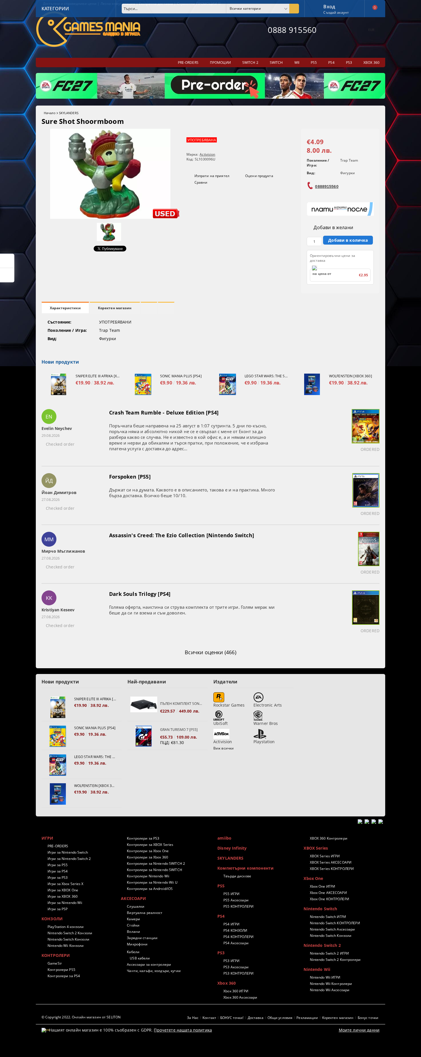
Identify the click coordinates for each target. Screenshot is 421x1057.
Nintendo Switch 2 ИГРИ (329, 953)
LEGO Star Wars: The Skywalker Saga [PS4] (267, 376)
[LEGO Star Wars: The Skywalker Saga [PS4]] (227, 384)
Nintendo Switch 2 (322, 945)
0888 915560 (292, 29)
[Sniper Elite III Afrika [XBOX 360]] (58, 384)
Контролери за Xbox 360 (147, 857)
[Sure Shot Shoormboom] (110, 217)
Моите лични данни (359, 1030)
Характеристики (65, 308)
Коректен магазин (115, 308)
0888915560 (326, 186)
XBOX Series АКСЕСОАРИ (330, 862)
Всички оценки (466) (210, 652)
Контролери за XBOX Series (150, 844)
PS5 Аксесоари (236, 900)
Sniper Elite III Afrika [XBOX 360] (98, 376)
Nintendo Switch (320, 908)
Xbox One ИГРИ (322, 886)
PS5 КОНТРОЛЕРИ (238, 906)
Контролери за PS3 (143, 838)
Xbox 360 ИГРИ (235, 991)
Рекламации (307, 1017)
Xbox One (313, 878)
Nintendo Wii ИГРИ (325, 977)
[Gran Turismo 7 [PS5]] (143, 736)
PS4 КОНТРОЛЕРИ (238, 936)
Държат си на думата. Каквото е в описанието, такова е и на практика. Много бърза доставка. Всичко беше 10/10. (192, 492)
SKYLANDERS (68, 113)
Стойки (133, 925)
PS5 (221, 886)
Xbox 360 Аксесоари (240, 997)
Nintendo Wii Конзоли (66, 945)
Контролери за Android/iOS (150, 888)
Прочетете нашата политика (183, 1030)
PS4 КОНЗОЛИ (235, 930)
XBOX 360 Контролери (328, 838)
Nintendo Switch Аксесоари (332, 929)
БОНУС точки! (231, 1017)
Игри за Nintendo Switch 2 (69, 858)
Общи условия (279, 1017)
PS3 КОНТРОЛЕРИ (238, 973)
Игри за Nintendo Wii (65, 902)
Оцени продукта (259, 175)
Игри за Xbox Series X (66, 883)
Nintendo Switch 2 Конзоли (70, 933)
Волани (133, 931)
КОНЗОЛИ (52, 918)
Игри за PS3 (58, 877)
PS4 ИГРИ (231, 924)
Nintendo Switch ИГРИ (328, 916)
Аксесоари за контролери (149, 964)
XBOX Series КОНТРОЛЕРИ (332, 868)
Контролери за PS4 (64, 975)
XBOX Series (316, 848)
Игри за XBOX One (63, 890)
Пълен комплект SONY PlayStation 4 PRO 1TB (181, 703)
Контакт (209, 1017)
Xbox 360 (226, 983)
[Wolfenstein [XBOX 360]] (312, 384)
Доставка (255, 1017)
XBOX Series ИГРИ (325, 856)
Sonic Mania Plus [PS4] (181, 376)
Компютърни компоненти (245, 868)
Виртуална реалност (144, 912)
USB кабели (140, 958)
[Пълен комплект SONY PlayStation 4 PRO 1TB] (143, 707)
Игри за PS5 (58, 864)
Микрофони (137, 944)
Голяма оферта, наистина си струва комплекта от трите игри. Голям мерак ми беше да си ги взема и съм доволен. (192, 610)
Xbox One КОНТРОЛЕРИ (329, 899)
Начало (50, 113)
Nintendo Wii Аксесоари (329, 989)
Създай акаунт (336, 12)
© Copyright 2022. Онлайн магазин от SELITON (81, 1017)
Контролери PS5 (61, 969)
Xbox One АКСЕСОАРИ (328, 892)
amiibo (224, 838)
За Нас (192, 1017)
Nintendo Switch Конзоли (68, 939)
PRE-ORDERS (58, 846)
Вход (329, 6)
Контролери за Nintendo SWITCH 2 (156, 863)
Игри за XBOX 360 (63, 896)
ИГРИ (48, 838)
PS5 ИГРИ (231, 893)
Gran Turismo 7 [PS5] (179, 729)
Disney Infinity (232, 848)
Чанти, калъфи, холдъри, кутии (153, 970)
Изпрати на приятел (211, 175)
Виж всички (223, 748)
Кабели (133, 951)
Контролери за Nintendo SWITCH (154, 869)
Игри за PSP (58, 909)
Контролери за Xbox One (148, 850)
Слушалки (135, 906)
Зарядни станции (142, 937)
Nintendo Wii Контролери (331, 983)
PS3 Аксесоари (236, 967)
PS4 (221, 916)
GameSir (55, 963)
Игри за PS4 (58, 871)
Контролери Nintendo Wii (148, 876)
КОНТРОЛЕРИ (56, 955)
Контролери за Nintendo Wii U (152, 882)
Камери (133, 919)
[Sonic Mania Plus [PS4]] (143, 384)
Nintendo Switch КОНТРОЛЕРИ (335, 923)
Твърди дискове (237, 876)
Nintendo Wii (317, 969)
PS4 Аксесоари (236, 943)
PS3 (221, 952)
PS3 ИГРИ (231, 960)
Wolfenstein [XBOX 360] (350, 376)
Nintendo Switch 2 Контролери (335, 959)
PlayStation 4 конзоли (66, 926)
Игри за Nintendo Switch (68, 852)
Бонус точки (368, 1017)
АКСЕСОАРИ (133, 898)
